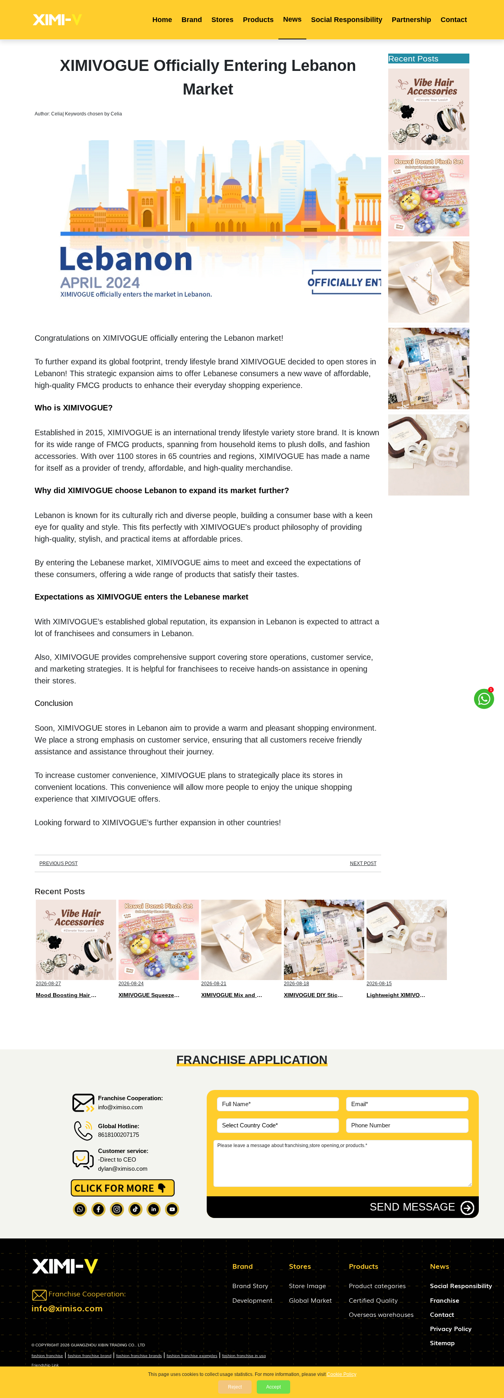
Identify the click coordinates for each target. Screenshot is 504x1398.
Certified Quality (373, 1300)
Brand (192, 20)
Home (162, 20)
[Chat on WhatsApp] (484, 695)
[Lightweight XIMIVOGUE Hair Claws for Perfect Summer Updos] (428, 455)
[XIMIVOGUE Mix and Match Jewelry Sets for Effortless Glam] (428, 282)
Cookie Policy (341, 1374)
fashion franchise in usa (244, 1355)
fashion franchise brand (89, 1355)
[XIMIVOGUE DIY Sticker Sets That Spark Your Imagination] (428, 368)
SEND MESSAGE (412, 1207)
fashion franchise (47, 1355)
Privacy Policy (451, 1328)
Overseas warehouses (381, 1314)
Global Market (310, 1300)
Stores (222, 20)
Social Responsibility (346, 20)
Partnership (411, 20)
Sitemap (442, 1342)
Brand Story (250, 1285)
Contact (454, 20)
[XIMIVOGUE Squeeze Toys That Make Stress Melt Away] (428, 195)
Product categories (377, 1285)
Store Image (307, 1285)
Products (258, 20)
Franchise (444, 1300)
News (292, 19)
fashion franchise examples (192, 1355)
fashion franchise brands (139, 1355)
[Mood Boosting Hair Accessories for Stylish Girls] (428, 109)
